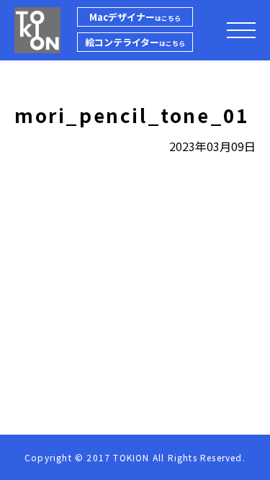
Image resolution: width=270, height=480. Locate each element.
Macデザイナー (135, 17)
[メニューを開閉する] (241, 30)
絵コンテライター (135, 42)
